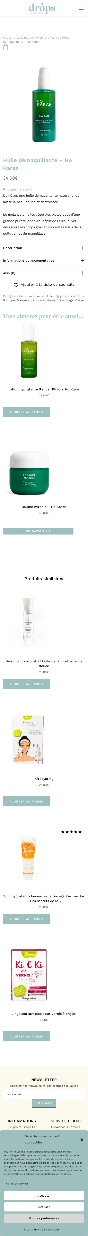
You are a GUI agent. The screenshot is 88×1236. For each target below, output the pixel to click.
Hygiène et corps (47, 37)
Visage (79, 300)
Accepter (44, 1195)
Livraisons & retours (66, 1127)
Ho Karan (25, 296)
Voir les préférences (44, 1218)
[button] (82, 1139)
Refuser (44, 1207)
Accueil (8, 37)
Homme (38, 296)
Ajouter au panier (27, 412)
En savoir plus (38, 531)
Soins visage (65, 300)
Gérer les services (17, 1183)
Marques (23, 300)
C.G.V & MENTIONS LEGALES (42, 1229)
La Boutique (24, 37)
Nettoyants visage (42, 300)
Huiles (50, 296)
